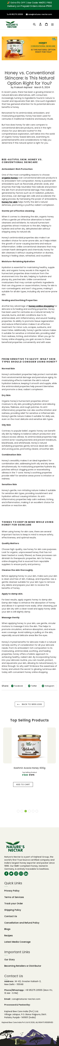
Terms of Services (14, 897)
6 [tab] (37, 811)
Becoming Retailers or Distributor (22, 965)
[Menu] (52, 24)
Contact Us (10, 916)
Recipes (8, 935)
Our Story (9, 959)
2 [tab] (22, 811)
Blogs (7, 929)
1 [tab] (18, 811)
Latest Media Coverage (17, 941)
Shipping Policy (12, 909)
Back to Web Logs (31, 704)
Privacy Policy (11, 890)
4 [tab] (29, 811)
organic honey (10, 177)
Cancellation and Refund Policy (21, 922)
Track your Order (13, 903)
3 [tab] (25, 811)
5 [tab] (33, 811)
